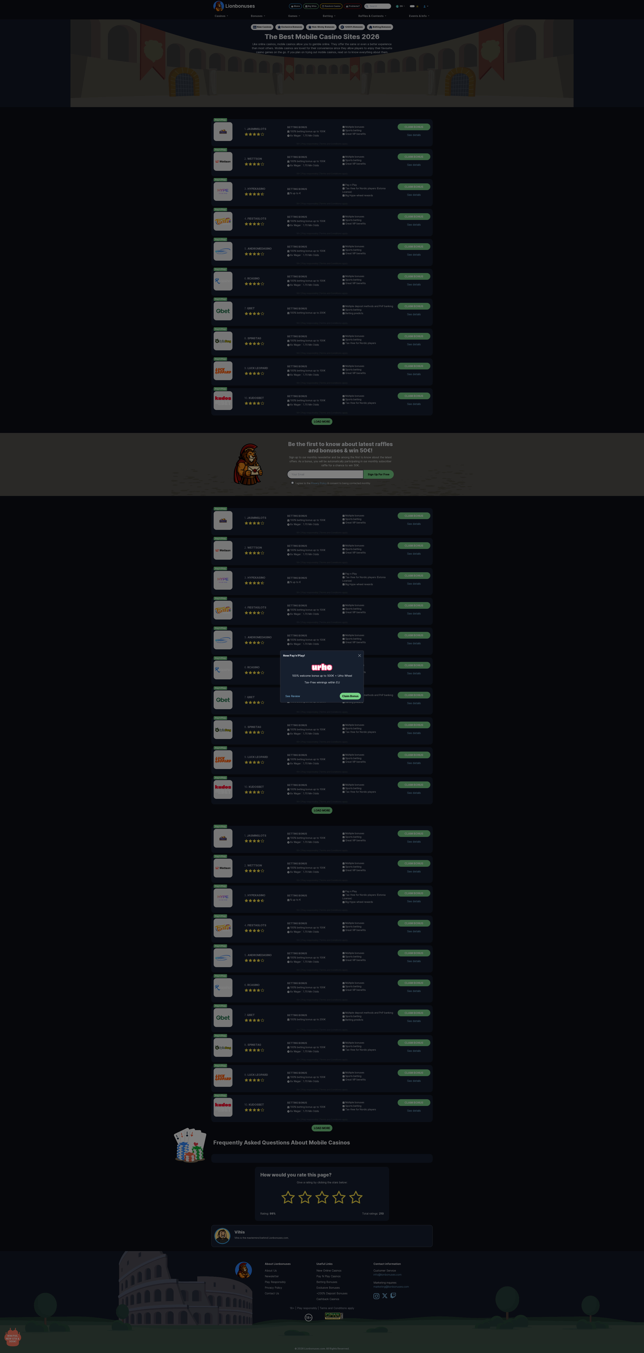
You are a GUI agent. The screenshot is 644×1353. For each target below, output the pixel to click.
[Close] (359, 655)
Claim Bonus (350, 696)
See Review (292, 696)
